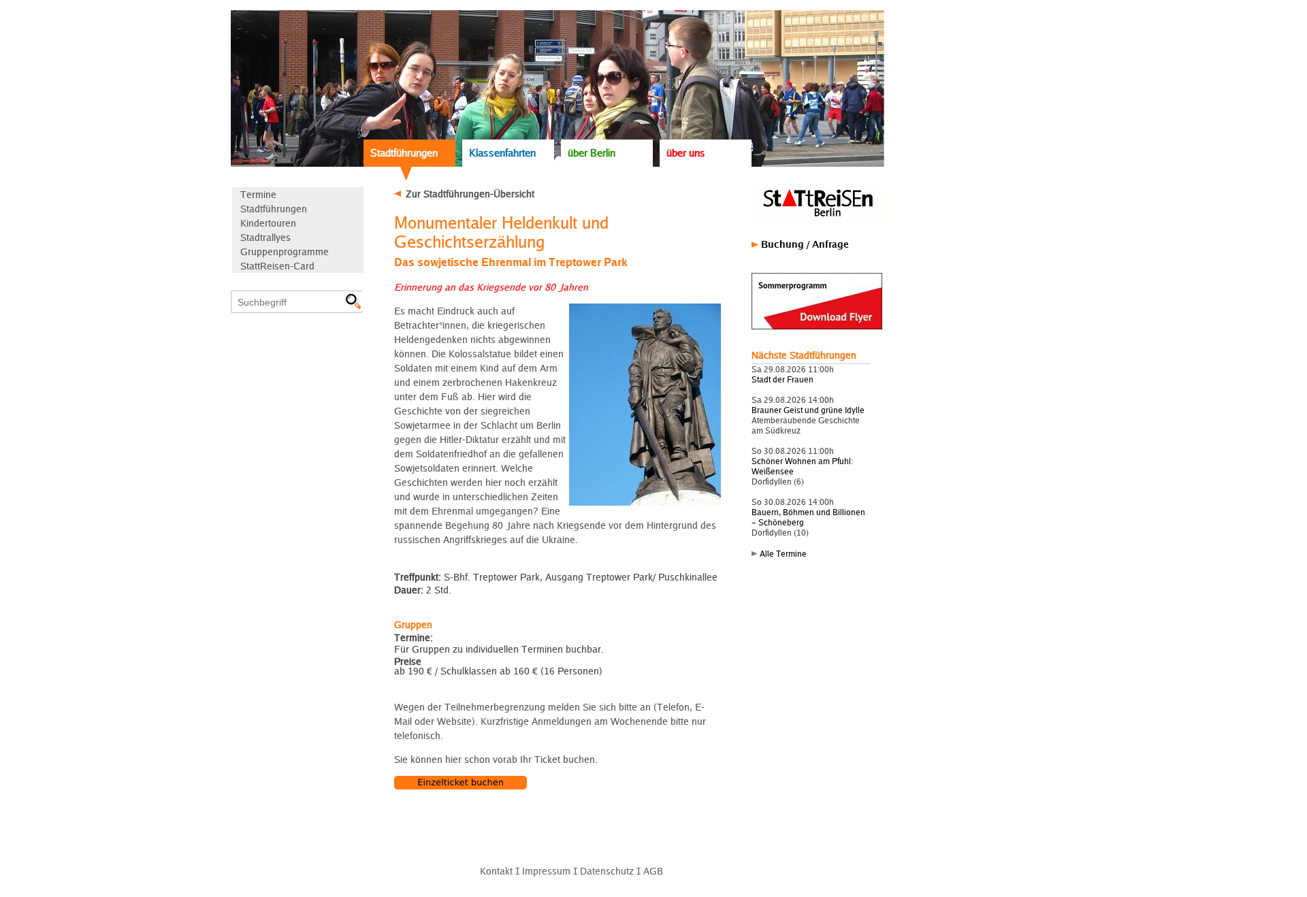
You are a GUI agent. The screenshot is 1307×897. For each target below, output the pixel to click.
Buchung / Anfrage (805, 244)
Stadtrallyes (265, 237)
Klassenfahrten (502, 152)
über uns (685, 152)
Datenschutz (607, 871)
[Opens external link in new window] (817, 326)
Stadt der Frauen (782, 379)
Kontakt (496, 871)
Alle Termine (783, 554)
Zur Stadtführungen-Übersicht (470, 193)
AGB (653, 871)
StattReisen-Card (277, 266)
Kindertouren (268, 223)
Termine (258, 194)
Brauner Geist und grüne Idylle (808, 410)
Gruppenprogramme (284, 251)
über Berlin (591, 152)
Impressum (546, 871)
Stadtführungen (404, 152)
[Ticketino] (460, 786)
